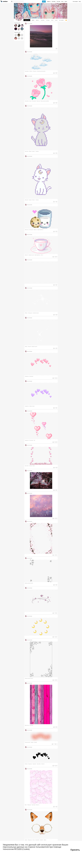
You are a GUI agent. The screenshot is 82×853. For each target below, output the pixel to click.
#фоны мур (27, 725)
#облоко (30, 71)
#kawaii (30, 151)
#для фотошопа (34, 346)
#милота (37, 804)
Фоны (62, 1)
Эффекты (49, 1)
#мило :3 (33, 151)
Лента (33, 20)
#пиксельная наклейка (41, 71)
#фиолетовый (31, 406)
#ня (34, 440)
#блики (26, 346)
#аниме (37, 151)
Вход (80, 1)
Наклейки (53, 1)
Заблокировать (18, 4)
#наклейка (27, 71)
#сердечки (27, 376)
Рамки (66, 1)
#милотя (35, 229)
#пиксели (34, 71)
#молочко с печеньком (29, 229)
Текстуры (58, 1)
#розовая (31, 725)
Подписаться (26, 20)
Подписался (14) (17, 23)
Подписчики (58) (17, 32)
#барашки (29, 804)
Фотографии (61, 20)
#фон (26, 804)
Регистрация (75, 1)
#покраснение (27, 742)
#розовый (31, 376)
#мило (34, 465)
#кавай (30, 465)
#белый (29, 346)
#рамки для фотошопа (29, 678)
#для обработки (40, 229)
